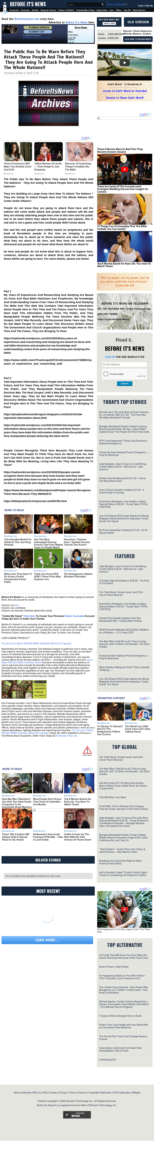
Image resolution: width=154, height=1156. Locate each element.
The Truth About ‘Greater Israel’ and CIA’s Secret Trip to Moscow (121, 593)
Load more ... (47, 940)
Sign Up (149, 6)
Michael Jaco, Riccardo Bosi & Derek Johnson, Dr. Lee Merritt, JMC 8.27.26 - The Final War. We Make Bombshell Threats (124, 415)
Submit (125, 383)
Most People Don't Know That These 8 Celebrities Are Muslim (47, 802)
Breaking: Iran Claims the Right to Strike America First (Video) (120, 862)
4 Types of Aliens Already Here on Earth (120, 1016)
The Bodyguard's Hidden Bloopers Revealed (78, 575)
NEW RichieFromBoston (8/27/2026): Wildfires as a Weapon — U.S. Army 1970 (124, 631)
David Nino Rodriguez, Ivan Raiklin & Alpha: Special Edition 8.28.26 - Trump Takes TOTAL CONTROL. (123, 504)
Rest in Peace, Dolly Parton (114, 966)
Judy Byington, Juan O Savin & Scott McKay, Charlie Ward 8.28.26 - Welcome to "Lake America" (123, 467)
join (17, 605)
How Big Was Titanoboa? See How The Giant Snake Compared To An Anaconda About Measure (17, 803)
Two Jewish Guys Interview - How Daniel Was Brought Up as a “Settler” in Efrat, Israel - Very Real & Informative (123, 990)
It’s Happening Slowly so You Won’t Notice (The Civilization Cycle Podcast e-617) (122, 977)
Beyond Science (48, 10)
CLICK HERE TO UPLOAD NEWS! (137, 39)
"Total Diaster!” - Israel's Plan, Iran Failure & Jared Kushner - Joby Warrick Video (122, 850)
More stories (45, 38)
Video (118, 10)
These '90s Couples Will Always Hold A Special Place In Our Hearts (15, 837)
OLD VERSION (138, 22)
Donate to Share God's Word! (124, 97)
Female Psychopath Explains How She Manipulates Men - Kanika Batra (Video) (120, 619)
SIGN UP (110, 357)
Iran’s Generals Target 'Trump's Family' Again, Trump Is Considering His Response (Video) (123, 873)
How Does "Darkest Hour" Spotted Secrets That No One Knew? (77, 542)
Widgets (136, 1092)
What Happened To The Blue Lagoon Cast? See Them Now (123, 930)
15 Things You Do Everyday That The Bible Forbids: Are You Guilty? (122, 228)
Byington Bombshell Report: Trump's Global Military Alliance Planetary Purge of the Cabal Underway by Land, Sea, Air (123, 838)
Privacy (63, 1092)
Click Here (29, 616)
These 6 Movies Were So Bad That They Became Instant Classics (120, 150)
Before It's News (28, 4)
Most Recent (139, 10)
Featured (14, 10)
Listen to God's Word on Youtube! (125, 91)
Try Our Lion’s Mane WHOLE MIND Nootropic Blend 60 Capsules (36, 643)
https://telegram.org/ (139, 308)
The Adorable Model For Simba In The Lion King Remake (18, 542)
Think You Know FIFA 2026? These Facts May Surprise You (47, 577)
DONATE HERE (109, 23)
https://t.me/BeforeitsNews (113, 319)
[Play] (125, 62)
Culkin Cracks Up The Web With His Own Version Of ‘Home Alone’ (78, 837)
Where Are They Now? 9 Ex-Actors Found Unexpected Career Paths (18, 578)
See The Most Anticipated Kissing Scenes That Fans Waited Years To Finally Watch (48, 543)
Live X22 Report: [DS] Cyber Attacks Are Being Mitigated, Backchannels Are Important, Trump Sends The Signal (124, 519)
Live (112, 10)
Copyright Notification (100, 1092)
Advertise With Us (31, 1092)
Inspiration (102, 10)
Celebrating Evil (107, 1059)
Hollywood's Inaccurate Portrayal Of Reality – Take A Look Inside (48, 837)
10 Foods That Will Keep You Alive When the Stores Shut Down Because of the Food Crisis (123, 956)
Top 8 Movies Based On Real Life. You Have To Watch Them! (77, 802)
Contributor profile (30, 38)
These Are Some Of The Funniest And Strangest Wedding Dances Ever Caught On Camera (122, 189)
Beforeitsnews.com (26, 19)
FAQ (45, 1092)
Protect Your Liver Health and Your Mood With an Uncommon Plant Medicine (123, 1026)
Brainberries (10, 536)
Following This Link (66, 735)
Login (140, 6)
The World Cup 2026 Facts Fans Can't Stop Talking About (137, 729)
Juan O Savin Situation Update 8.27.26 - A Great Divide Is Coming (121, 491)
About (17, 1092)
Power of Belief (66, 10)
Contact (53, 1092)
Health (35, 10)
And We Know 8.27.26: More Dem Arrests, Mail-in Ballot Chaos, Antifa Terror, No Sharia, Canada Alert (123, 786)
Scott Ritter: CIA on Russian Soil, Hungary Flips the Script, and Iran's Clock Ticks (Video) (123, 807)
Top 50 (127, 10)
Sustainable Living (85, 10)
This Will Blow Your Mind (112, 797)
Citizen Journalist (74, 616)
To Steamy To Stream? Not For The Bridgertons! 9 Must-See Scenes (110, 730)
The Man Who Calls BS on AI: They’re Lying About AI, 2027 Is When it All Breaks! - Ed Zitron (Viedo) (124, 644)
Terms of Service (78, 1092)
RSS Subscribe (121, 1092)
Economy (25, 10)
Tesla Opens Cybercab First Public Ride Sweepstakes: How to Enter (120, 1049)
